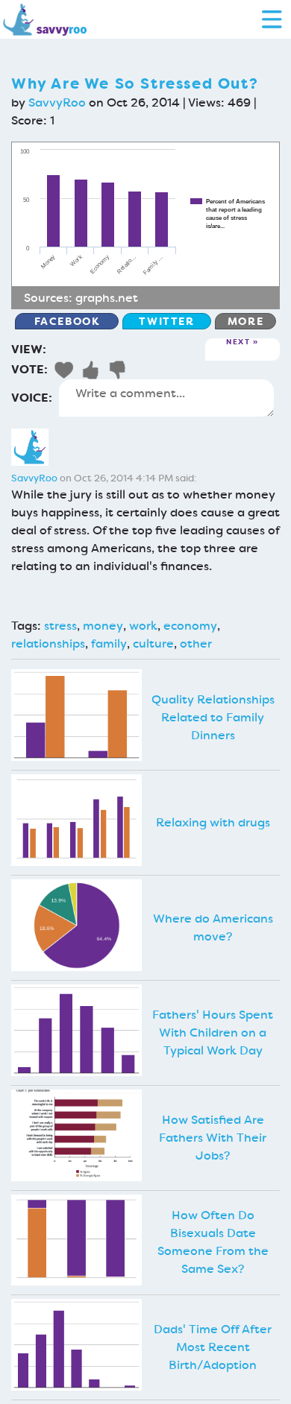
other (196, 643)
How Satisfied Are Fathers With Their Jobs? (212, 1137)
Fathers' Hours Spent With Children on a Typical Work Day (212, 1032)
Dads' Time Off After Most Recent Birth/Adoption (213, 1347)
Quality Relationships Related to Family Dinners (213, 717)
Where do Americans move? (213, 927)
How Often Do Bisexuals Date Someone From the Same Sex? (213, 1242)
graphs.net (106, 298)
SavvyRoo (57, 102)
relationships (48, 643)
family (109, 643)
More (245, 321)
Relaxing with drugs (213, 822)
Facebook (67, 321)
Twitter (166, 321)
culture (153, 643)
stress (60, 625)
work (143, 625)
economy (190, 625)
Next (238, 342)
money (103, 625)
